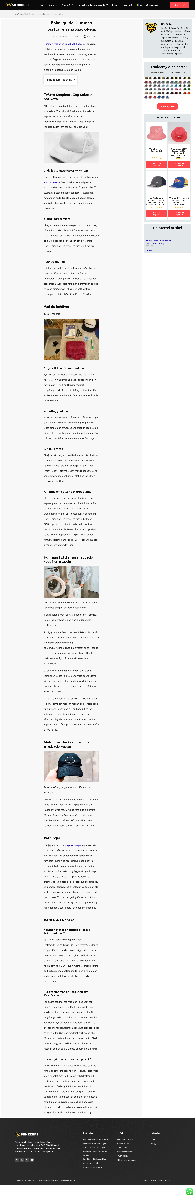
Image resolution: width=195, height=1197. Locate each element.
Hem (42, 4)
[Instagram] (22, 1160)
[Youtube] (32, 1160)
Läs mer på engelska (156, 164)
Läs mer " (149, 250)
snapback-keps (52, 182)
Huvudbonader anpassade (91, 4)
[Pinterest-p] (27, 1160)
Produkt (65, 4)
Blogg (115, 4)
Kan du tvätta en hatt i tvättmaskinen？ (158, 242)
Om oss (53, 4)
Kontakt (127, 4)
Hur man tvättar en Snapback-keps (62, 44)
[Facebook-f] (17, 1160)
